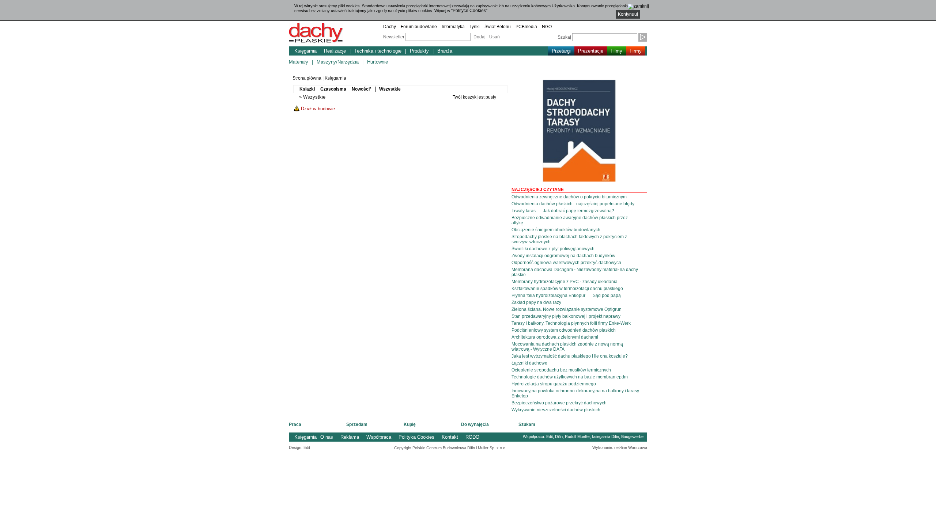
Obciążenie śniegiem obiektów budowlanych (556, 229)
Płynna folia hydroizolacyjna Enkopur (548, 295)
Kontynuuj (628, 14)
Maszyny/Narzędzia (338, 62)
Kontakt (450, 437)
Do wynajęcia (475, 424)
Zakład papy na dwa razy (536, 302)
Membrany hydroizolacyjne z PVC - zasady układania (565, 281)
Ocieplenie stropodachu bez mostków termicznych (561, 370)
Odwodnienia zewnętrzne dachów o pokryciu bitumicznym (569, 196)
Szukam (526, 424)
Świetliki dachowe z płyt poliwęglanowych (553, 248)
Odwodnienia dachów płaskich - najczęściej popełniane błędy (573, 203)
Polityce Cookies (469, 10)
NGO (547, 26)
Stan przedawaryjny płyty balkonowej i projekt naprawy (566, 316)
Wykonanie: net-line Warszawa (619, 447)
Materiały (298, 62)
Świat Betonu (497, 26)
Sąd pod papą (607, 295)
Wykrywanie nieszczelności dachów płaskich (556, 409)
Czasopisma (333, 89)
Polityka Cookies (416, 437)
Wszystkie (390, 89)
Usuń (494, 36)
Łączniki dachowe (529, 363)
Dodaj (479, 36)
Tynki (474, 26)
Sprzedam (356, 424)
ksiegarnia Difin (605, 436)
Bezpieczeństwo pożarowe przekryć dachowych (559, 402)
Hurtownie (377, 62)
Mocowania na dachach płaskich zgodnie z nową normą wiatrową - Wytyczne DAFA (567, 347)
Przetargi (561, 51)
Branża (444, 51)
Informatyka (453, 26)
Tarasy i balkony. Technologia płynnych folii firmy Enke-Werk (571, 323)
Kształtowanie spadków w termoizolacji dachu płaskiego (567, 288)
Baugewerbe (632, 436)
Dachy (389, 26)
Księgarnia (305, 51)
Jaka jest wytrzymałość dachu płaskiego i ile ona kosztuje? (570, 356)
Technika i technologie (377, 51)
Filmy (616, 51)
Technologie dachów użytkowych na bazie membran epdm (570, 377)
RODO (472, 437)
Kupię (410, 424)
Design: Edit (299, 447)
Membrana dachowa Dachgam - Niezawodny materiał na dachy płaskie (575, 272)
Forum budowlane (419, 26)
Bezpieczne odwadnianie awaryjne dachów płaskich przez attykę (570, 220)
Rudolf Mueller (577, 436)
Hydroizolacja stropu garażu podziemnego (554, 383)
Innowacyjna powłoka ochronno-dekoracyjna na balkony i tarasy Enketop (575, 393)
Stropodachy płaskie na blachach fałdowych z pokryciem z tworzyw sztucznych (569, 239)
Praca (295, 424)
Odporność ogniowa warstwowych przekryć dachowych (566, 262)
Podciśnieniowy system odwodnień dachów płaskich (564, 330)
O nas (326, 437)
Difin (559, 436)
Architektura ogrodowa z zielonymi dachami (555, 337)
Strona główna (306, 78)
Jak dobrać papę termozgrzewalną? (578, 210)
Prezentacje (590, 51)
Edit (549, 436)
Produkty (419, 51)
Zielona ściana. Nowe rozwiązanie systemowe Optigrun (567, 309)
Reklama (349, 437)
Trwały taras (524, 210)
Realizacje (335, 51)
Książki (307, 89)
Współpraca (378, 437)
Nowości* (361, 89)
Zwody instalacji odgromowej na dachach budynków (563, 255)
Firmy (636, 51)
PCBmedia (526, 26)
